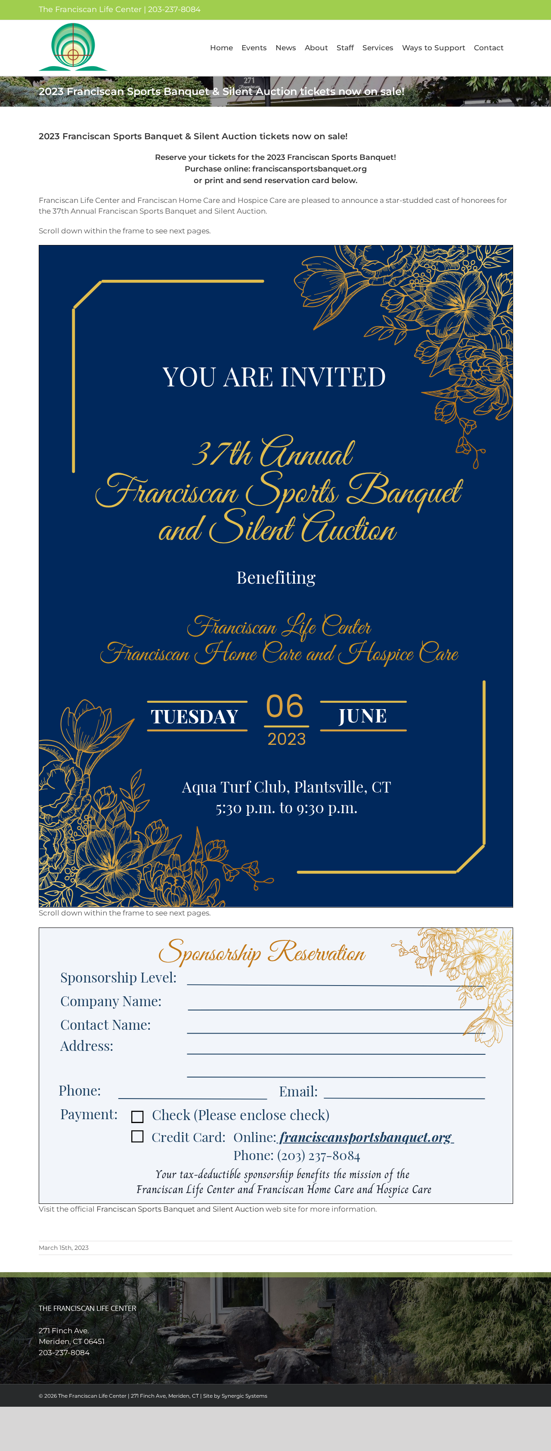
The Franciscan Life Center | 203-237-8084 (120, 9)
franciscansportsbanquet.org (309, 169)
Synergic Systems (244, 1396)
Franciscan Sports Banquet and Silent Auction (180, 1209)
